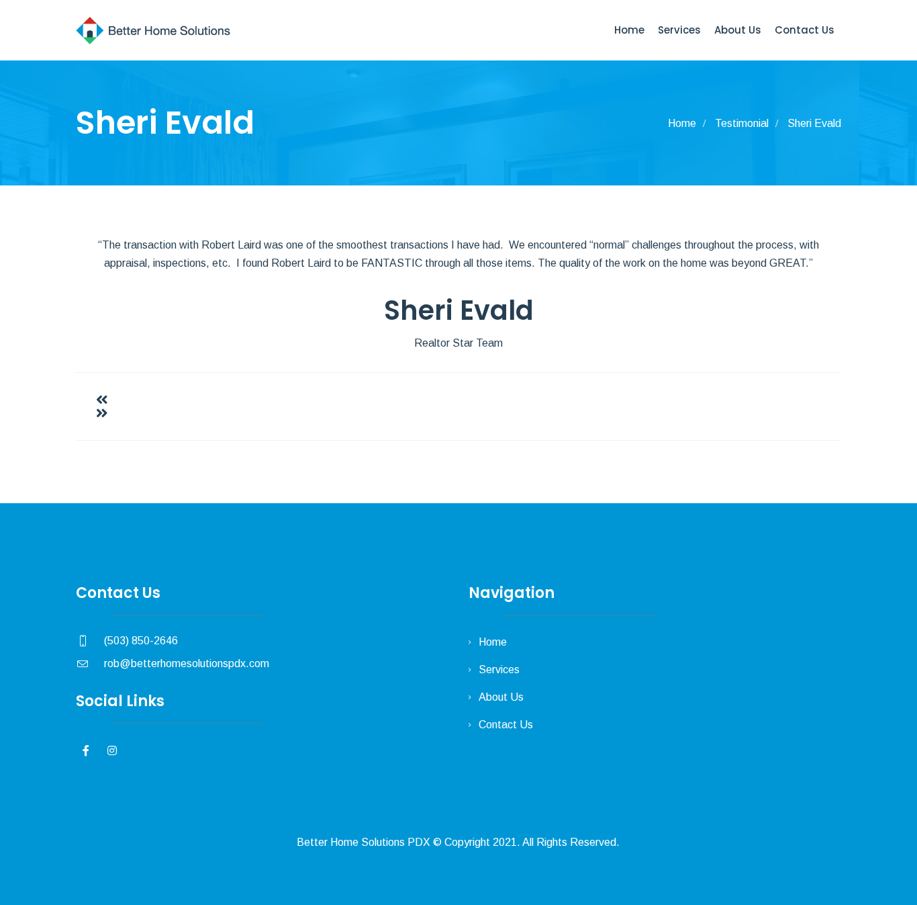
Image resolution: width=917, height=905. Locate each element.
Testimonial (742, 123)
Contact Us (804, 30)
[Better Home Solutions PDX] (154, 30)
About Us (737, 30)
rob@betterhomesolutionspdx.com (186, 663)
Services (679, 30)
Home (629, 30)
